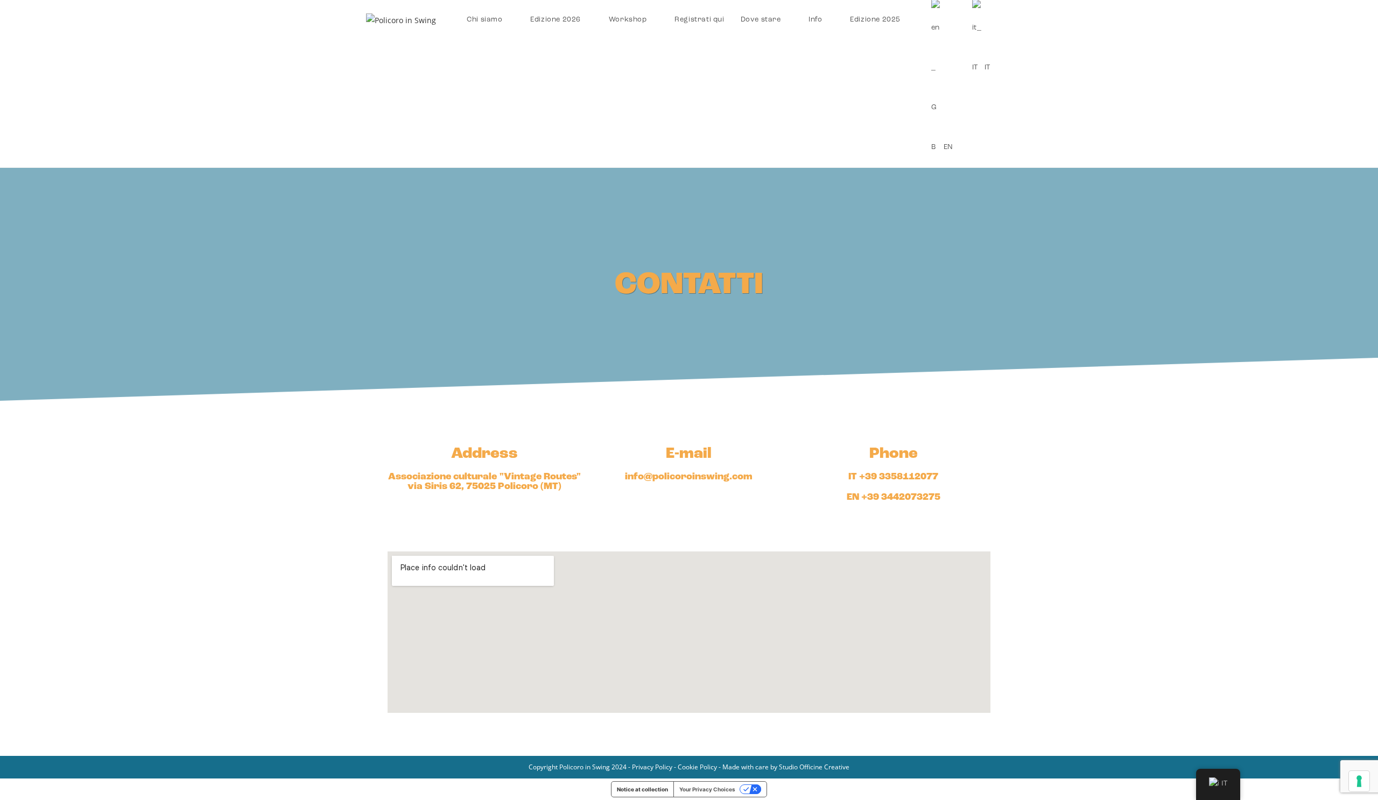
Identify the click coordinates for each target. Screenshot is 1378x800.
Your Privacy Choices (707, 789)
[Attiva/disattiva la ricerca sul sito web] (1009, 20)
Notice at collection (642, 789)
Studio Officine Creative (814, 766)
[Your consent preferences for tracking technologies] (1359, 781)
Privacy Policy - (655, 766)
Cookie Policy (697, 766)
